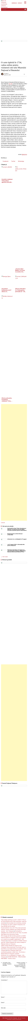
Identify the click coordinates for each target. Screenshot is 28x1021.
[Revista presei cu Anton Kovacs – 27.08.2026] (3, 536)
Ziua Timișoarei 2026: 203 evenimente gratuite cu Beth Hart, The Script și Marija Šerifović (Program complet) (13, 952)
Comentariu (4, 980)
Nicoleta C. (6, 73)
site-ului (10, 83)
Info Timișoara (14, 1018)
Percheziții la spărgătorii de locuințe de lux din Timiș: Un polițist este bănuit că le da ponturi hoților (14, 932)
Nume (3, 997)
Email (3, 1002)
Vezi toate (5, 556)
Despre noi (14, 3)
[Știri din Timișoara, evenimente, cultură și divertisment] (5, 7)
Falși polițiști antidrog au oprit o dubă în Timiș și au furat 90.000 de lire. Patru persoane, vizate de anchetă (13, 921)
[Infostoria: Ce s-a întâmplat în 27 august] (3, 541)
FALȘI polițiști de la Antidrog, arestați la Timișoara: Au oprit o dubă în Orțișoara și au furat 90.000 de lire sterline (13, 924)
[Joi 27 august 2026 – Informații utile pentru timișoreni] (3, 546)
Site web (3, 1008)
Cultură (3, 522)
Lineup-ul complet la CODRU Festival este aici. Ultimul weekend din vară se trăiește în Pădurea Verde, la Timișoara (14, 942)
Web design (5, 1018)
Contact (20, 3)
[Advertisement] (14, 26)
